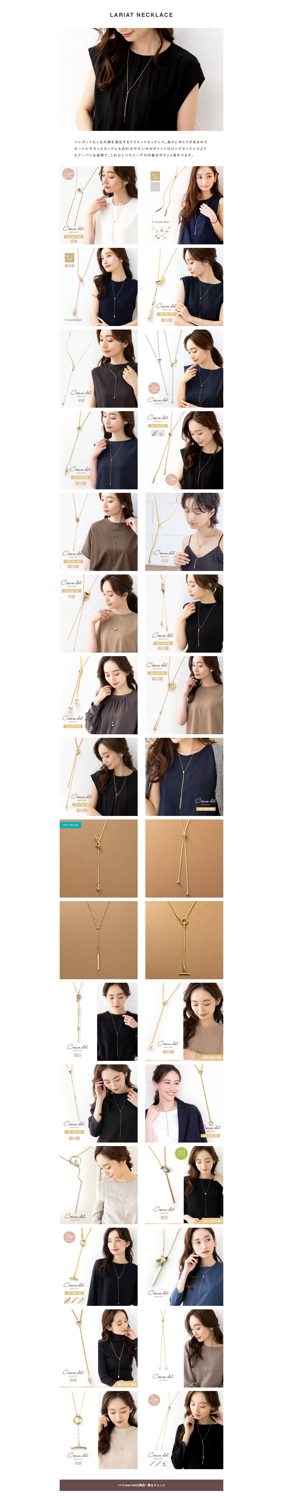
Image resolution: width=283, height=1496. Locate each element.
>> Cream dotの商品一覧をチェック (141, 1485)
